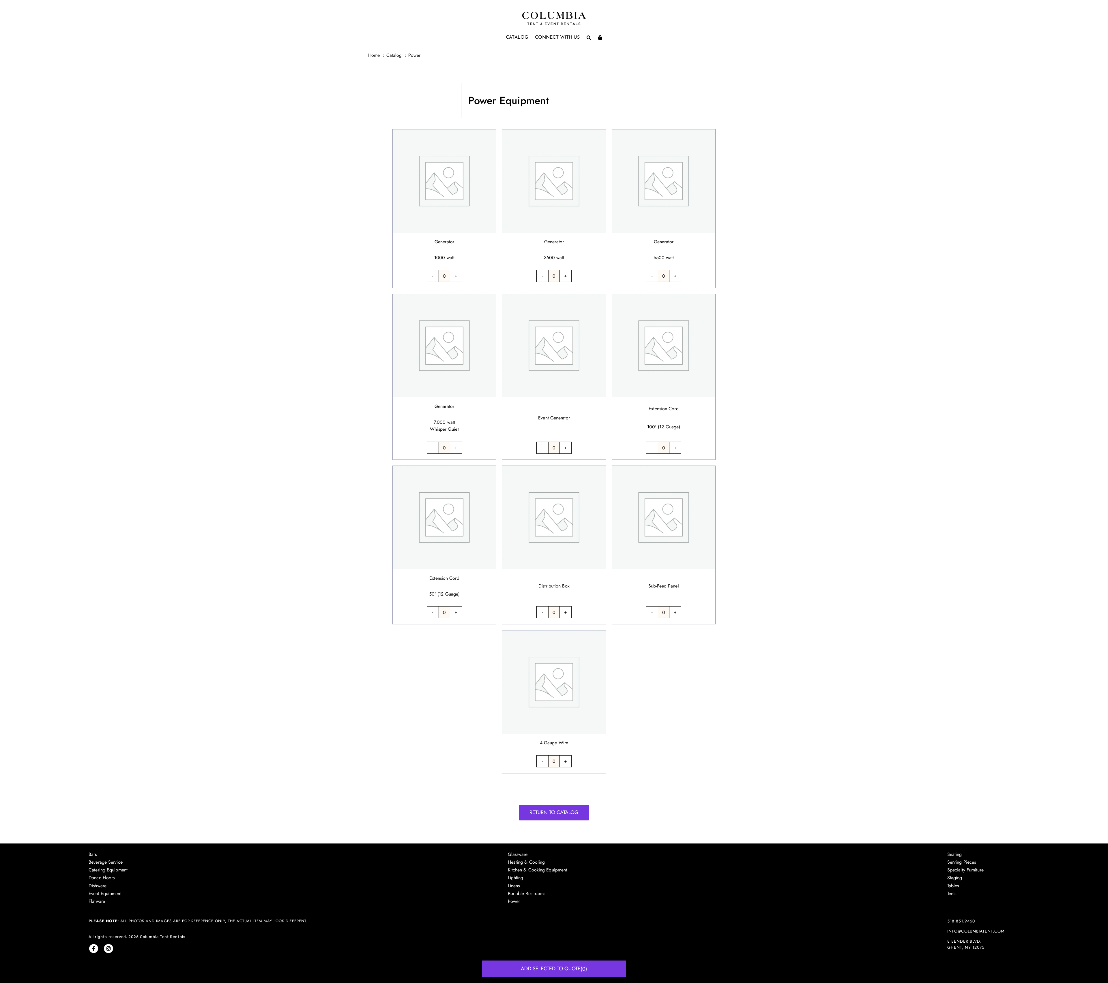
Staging (954, 877)
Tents (952, 893)
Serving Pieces (961, 862)
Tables (953, 885)
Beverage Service (106, 862)
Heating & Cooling (526, 862)
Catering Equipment (108, 870)
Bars (93, 854)
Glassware (518, 854)
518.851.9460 (961, 921)
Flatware (97, 901)
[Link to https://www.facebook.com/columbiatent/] (94, 949)
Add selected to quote (554, 969)
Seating (954, 854)
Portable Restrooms (527, 893)
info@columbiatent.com (975, 931)
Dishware (97, 885)
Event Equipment (105, 893)
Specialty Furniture (965, 870)
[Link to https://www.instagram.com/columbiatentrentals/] (108, 949)
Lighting (515, 877)
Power (514, 901)
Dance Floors (102, 877)
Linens (514, 885)
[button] (588, 37)
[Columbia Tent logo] (554, 13)
